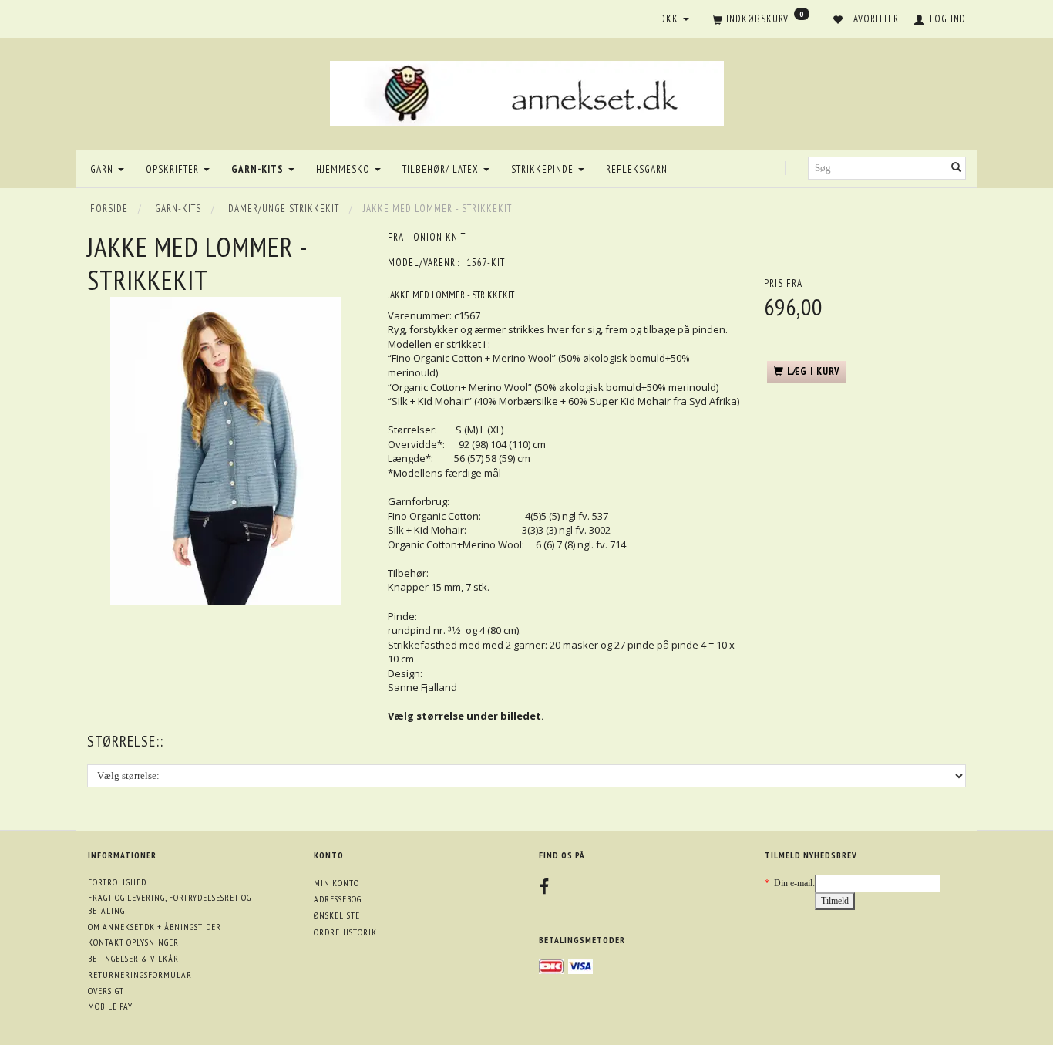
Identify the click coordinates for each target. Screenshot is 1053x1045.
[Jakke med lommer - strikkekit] (225, 451)
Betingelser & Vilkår (133, 958)
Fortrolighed (117, 882)
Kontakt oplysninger (133, 942)
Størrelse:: (125, 741)
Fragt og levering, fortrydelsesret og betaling (169, 904)
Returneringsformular (140, 974)
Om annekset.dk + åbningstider (154, 926)
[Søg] (956, 168)
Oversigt (106, 990)
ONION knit (439, 237)
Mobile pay (110, 1006)
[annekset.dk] (527, 91)
